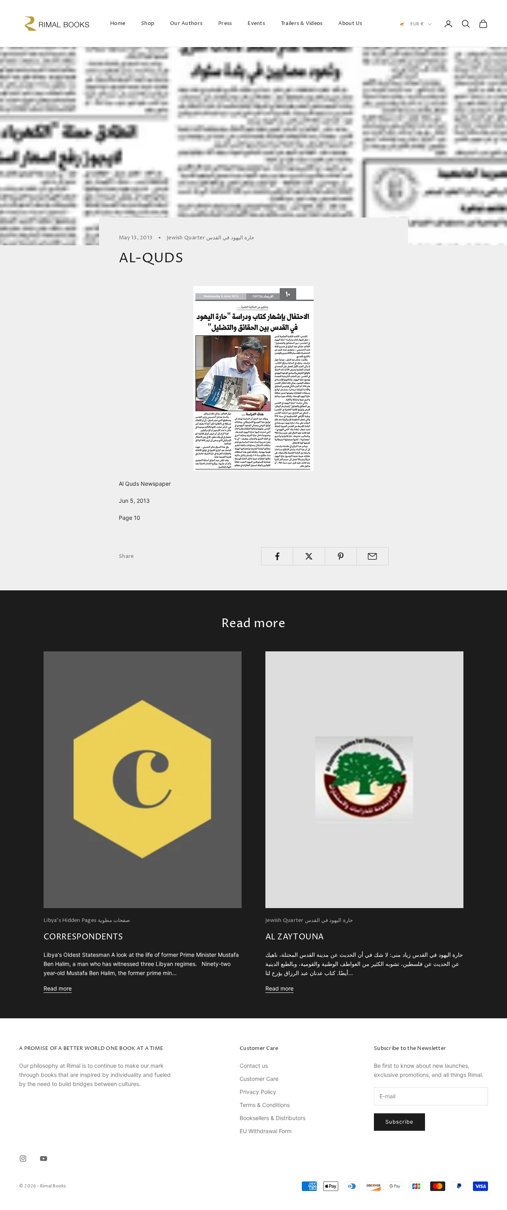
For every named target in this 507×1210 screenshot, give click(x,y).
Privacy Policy (258, 1091)
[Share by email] (372, 556)
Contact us (254, 1065)
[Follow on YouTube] (44, 1158)
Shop (147, 23)
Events (256, 23)
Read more (58, 988)
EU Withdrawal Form (266, 1131)
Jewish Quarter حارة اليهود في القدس (210, 237)
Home (117, 23)
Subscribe (399, 1121)
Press (225, 23)
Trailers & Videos (302, 23)
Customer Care (259, 1078)
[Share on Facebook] (277, 556)
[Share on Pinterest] (340, 556)
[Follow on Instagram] (23, 1158)
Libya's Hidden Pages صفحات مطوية (87, 920)
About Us (350, 23)
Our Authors (186, 23)
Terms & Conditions (265, 1104)
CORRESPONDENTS (83, 937)
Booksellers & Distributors (272, 1118)
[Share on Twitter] (308, 556)
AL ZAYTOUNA (294, 937)
